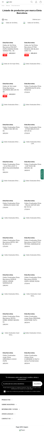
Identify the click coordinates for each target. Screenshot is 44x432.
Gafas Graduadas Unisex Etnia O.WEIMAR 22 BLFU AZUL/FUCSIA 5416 (31, 358)
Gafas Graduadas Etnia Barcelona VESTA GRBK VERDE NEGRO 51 (11, 319)
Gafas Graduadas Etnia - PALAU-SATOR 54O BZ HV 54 (32, 205)
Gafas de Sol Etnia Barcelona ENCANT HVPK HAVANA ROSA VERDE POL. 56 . (10, 48)
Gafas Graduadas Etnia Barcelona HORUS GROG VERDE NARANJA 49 (11, 280)
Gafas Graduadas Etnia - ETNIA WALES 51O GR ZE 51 (32, 129)
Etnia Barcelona (8, 42)
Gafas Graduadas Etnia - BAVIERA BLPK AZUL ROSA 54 (32, 88)
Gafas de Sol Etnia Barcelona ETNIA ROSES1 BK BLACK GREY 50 (31, 48)
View (11, 40)
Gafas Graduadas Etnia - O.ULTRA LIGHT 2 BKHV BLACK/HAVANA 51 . (11, 167)
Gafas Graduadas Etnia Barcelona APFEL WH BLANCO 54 (11, 242)
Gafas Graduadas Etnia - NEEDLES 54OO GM (11, 204)
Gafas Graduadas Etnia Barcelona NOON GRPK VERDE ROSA (32, 279)
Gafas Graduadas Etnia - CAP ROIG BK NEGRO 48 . (32, 166)
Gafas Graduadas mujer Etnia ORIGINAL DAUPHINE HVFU (32, 318)
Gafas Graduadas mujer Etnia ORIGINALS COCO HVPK (9, 358)
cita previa (42, 174)
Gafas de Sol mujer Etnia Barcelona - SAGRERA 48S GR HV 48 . (11, 89)
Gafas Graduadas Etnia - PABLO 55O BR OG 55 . (11, 129)
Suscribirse (37, 384)
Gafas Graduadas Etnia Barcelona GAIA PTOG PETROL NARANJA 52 (32, 242)
